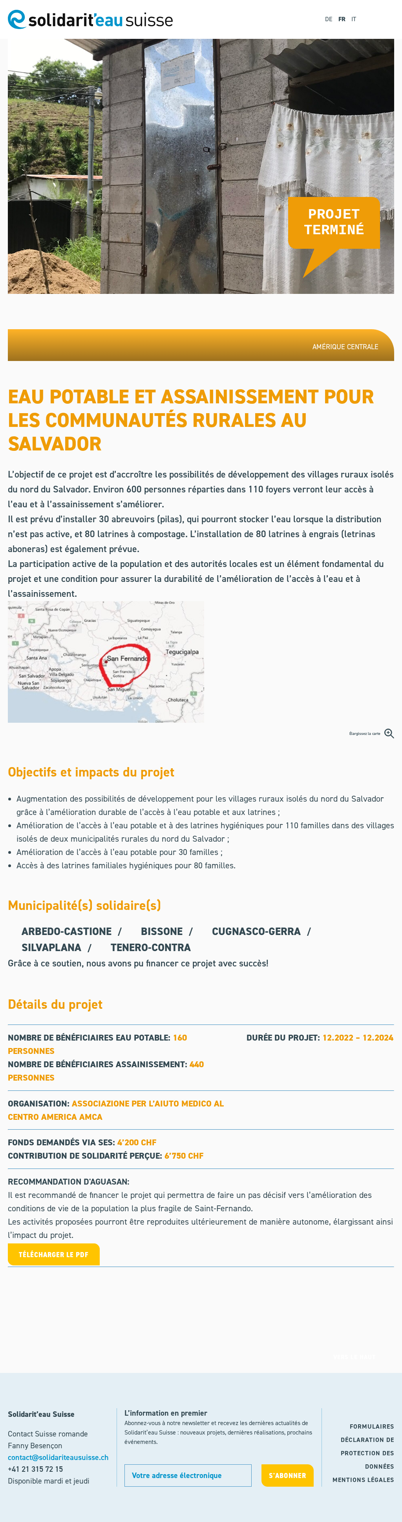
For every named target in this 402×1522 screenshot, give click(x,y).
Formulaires (372, 1426)
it (353, 19)
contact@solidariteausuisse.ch (58, 1457)
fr (341, 19)
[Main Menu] (383, 19)
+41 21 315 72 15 (35, 1469)
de (329, 19)
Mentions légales (363, 1480)
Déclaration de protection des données (367, 1453)
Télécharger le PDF (53, 1255)
